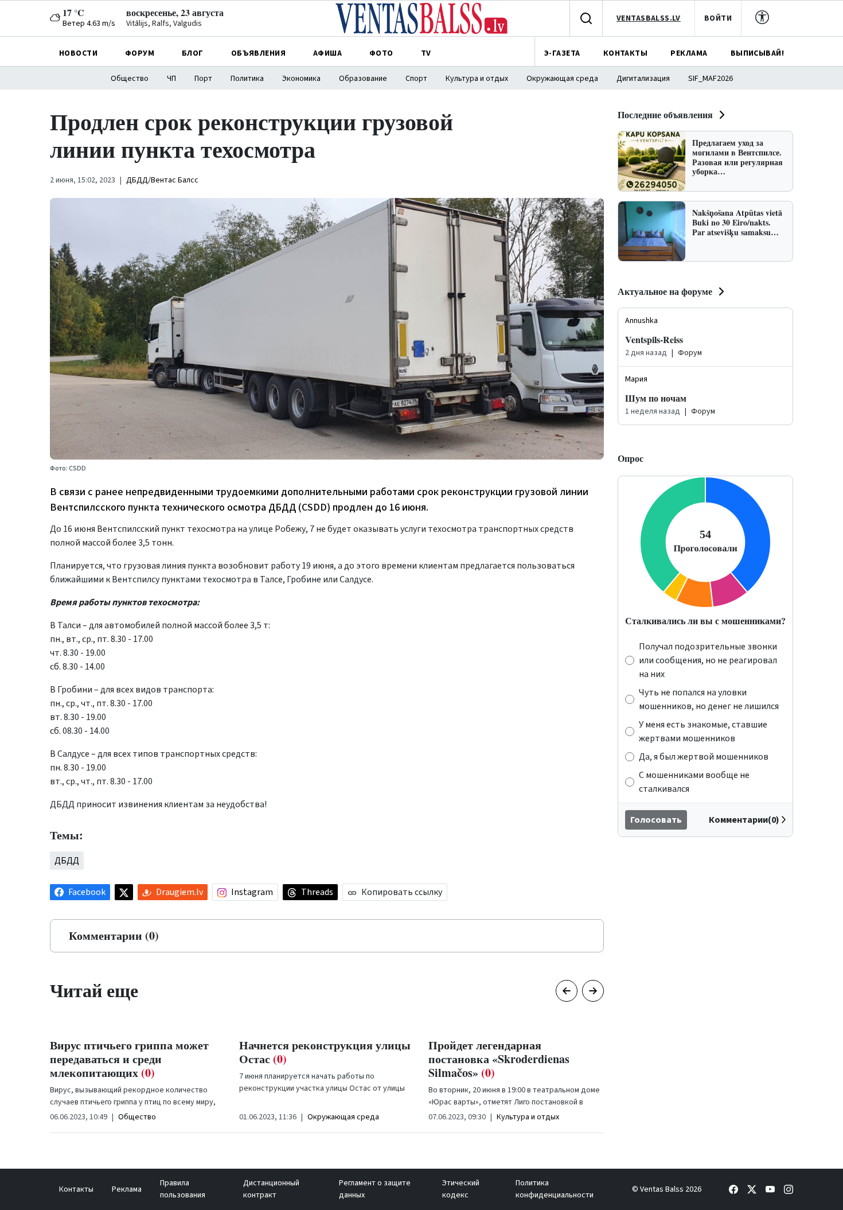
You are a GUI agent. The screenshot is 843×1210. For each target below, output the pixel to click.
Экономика (301, 78)
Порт (203, 78)
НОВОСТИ (78, 53)
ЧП (171, 78)
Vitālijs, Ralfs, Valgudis (164, 23)
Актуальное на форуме (665, 291)
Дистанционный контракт (271, 1189)
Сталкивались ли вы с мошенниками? (705, 620)
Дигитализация (643, 78)
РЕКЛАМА (688, 53)
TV (426, 53)
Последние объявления (665, 114)
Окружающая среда (562, 78)
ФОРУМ (139, 53)
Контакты (76, 1189)
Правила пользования (182, 1189)
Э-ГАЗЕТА (562, 53)
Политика (247, 78)
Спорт (416, 78)
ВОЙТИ (718, 18)
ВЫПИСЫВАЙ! (757, 53)
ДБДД (66, 860)
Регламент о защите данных (375, 1189)
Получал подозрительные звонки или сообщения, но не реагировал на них (708, 660)
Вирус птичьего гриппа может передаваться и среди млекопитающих (129, 1059)
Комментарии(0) (744, 820)
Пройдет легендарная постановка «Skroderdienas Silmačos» (498, 1059)
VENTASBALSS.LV (648, 18)
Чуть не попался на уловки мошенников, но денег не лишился (709, 699)
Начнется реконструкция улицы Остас (325, 1052)
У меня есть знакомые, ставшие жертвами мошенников (703, 731)
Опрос (630, 458)
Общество (130, 78)
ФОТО (381, 53)
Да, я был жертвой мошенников (703, 756)
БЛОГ (193, 53)
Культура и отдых (477, 78)
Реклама (127, 1189)
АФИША (327, 53)
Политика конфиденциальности (555, 1189)
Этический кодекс (460, 1189)
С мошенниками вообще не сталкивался (694, 782)
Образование (363, 78)
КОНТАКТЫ (625, 53)
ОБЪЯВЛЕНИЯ (258, 53)
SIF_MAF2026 (710, 78)
